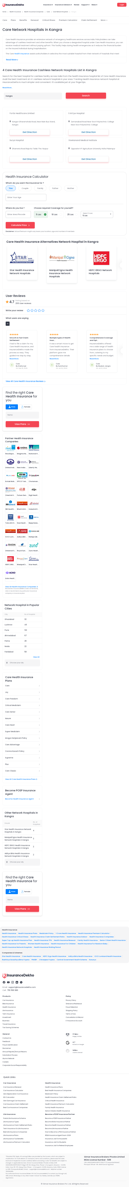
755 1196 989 (12, 990)
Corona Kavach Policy (14, 751)
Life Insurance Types (11, 1122)
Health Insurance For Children (63, 943)
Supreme (9, 757)
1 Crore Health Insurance (66, 933)
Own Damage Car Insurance (14, 1101)
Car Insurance (8, 1000)
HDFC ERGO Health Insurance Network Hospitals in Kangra (17, 846)
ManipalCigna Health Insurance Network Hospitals (61, 273)
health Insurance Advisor (77, 937)
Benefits (23, 20)
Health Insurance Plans (27, 933)
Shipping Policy (71, 1010)
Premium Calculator (68, 20)
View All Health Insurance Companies (20, 587)
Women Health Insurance (38, 943)
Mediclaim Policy (46, 933)
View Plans (20, 424)
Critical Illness (48, 20)
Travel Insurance (9, 1024)
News (94, 5)
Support (84, 5)
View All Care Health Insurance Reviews (25, 381)
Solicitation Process (10, 1055)
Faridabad (9, 652)
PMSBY (34, 959)
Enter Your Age (14, 197)
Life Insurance (8, 1010)
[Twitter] (21, 983)
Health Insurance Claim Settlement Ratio (47, 937)
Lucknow (8, 624)
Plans (13, 20)
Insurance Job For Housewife (56, 1139)
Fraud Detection (72, 1007)
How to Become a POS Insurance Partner (60, 1132)
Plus (7, 764)
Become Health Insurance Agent (19, 799)
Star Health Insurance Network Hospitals (22, 272)
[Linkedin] (16, 983)
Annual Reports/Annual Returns (15, 1052)
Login (122, 5)
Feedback (6, 1041)
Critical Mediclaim (13, 705)
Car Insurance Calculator (13, 1090)
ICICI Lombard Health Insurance (107, 956)
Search (86, 95)
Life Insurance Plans (10, 1135)
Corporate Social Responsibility (15, 1065)
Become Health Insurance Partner (58, 1125)
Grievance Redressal (74, 1004)
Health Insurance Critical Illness (15, 937)
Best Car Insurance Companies (15, 1107)
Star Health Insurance (11, 956)
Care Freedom (11, 698)
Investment (7, 1017)
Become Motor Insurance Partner (57, 1122)
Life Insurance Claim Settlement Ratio (17, 1125)
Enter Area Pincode (16, 214)
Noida (7, 646)
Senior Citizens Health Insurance (57, 1111)
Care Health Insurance (31, 956)
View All (36, 657)
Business (6, 1021)
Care (5, 20)
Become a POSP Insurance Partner (58, 1118)
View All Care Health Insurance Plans (20, 779)
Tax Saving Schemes (11, 1027)
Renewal (35, 20)
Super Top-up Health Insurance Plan (17, 940)
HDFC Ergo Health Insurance (54, 956)
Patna (7, 641)
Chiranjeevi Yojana (47, 959)
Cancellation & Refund (74, 1017)
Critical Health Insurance (54, 1101)
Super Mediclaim (12, 731)
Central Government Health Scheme (72, 959)
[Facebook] (4, 983)
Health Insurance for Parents (14, 943)
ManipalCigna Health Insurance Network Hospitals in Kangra (18, 838)
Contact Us (7, 1038)
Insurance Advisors (62, 5)
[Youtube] (8, 983)
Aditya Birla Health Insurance (80, 956)
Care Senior (10, 712)
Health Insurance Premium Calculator (93, 933)
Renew (76, 5)
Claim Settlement (89, 20)
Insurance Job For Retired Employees (59, 1145)
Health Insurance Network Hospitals (17, 947)
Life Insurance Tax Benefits (13, 1139)
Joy (6, 692)
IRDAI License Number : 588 (97, 1159)
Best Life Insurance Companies (15, 1132)
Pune (7, 630)
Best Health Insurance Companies (58, 1090)
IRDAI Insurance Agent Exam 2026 (58, 1135)
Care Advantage (12, 744)
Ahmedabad (10, 635)
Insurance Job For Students (55, 1142)
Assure (8, 718)
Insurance (47, 5)
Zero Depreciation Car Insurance (15, 1094)
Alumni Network (8, 1058)
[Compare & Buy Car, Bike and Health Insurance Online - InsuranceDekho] (13, 5)
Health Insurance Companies (101, 937)
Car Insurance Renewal (12, 1087)
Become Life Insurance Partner (56, 1128)
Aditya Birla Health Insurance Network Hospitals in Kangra (17, 854)
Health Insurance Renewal (64, 940)
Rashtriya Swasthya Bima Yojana (15, 959)
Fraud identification (10, 1045)
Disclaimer (7, 1048)
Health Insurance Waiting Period (47, 947)
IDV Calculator (8, 1097)
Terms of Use (71, 1014)
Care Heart (10, 725)
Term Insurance (9, 1014)
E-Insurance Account (74, 1021)
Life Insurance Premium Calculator (16, 1142)
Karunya (92, 959)
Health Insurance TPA (43, 940)
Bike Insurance (8, 1004)
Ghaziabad (9, 619)
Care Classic (10, 771)
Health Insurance (21, 53)
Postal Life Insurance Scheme (14, 1118)
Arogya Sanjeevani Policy (16, 738)
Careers (6, 1062)
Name (10, 415)
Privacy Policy (71, 1000)
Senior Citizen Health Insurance (113, 940)
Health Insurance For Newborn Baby (92, 943)
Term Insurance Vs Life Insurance (16, 1128)
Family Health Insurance (88, 940)
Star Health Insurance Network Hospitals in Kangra (18, 830)
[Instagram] (12, 983)
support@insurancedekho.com (22, 987)
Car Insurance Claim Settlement (15, 1104)
